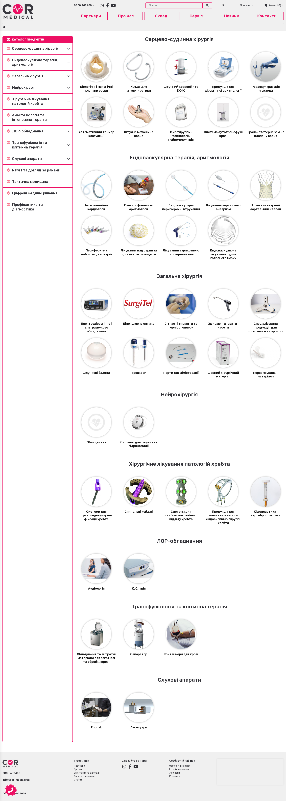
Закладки (174, 772)
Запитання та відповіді (86, 772)
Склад (161, 16)
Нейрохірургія (24, 87)
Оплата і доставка (84, 776)
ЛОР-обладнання (27, 131)
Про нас (126, 16)
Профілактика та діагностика (27, 206)
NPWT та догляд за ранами (36, 170)
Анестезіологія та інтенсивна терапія (29, 117)
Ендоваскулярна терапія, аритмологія (35, 62)
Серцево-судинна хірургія (35, 48)
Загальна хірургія (28, 76)
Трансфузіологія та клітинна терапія (29, 144)
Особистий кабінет (180, 765)
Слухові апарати (27, 158)
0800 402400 (83, 5)
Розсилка (174, 776)
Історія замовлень (179, 769)
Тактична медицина (30, 181)
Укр (224, 5)
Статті (78, 779)
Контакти (266, 16)
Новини (231, 16)
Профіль (245, 5)
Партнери (91, 16)
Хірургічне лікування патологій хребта (30, 101)
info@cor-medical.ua (16, 779)
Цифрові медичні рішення (34, 193)
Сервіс (196, 16)
